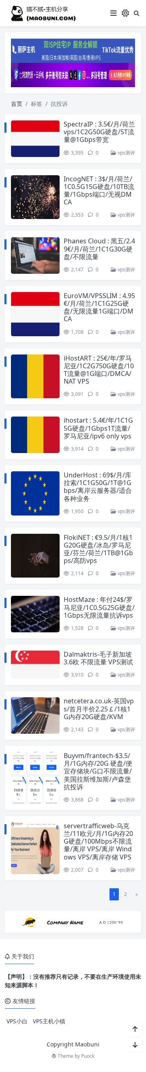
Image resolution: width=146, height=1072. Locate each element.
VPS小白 (17, 1021)
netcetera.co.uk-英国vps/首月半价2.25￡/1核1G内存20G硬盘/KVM (99, 708)
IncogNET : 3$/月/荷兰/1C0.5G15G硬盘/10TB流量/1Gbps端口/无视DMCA (99, 190)
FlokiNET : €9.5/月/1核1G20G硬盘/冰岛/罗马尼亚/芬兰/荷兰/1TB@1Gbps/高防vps (98, 549)
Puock (87, 1056)
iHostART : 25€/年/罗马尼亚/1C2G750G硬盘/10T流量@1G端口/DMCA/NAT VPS (99, 370)
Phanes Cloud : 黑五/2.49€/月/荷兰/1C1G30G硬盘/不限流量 (99, 248)
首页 (16, 103)
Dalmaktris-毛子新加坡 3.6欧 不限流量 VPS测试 (98, 658)
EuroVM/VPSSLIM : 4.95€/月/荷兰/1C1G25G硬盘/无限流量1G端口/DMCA (99, 307)
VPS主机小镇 (49, 1021)
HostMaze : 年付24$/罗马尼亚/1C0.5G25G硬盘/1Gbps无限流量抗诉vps (99, 607)
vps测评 (125, 152)
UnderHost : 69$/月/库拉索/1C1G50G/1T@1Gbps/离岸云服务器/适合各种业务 (98, 486)
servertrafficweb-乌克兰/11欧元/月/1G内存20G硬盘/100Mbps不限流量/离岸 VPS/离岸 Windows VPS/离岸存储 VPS (98, 841)
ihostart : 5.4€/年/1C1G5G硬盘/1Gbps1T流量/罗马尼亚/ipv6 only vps (98, 428)
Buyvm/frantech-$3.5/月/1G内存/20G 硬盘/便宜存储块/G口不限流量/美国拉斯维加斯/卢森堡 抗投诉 (98, 771)
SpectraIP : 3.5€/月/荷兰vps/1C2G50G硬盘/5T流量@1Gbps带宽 (99, 132)
